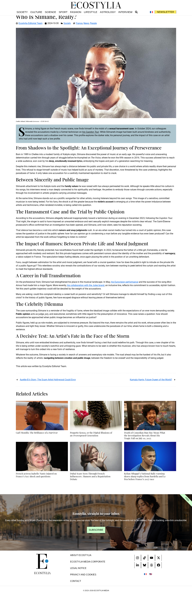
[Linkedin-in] (137, 565)
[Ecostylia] (42, 561)
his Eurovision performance (124, 282)
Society (22, 12)
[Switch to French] (151, 12)
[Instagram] (137, 558)
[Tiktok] (144, 558)
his (90, 132)
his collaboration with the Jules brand (85, 285)
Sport (63, 12)
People (93, 23)
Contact (75, 581)
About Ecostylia (80, 555)
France (79, 23)
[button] (136, 12)
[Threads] (151, 565)
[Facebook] (158, 565)
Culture (36, 12)
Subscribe (96, 529)
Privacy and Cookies (83, 574)
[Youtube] (151, 558)
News (86, 23)
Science (50, 12)
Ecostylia (42, 573)
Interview (125, 12)
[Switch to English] (150, 574)
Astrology (108, 12)
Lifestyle (90, 12)
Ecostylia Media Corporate (87, 561)
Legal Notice (78, 568)
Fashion (75, 12)
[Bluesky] (144, 565)
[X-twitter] (158, 558)
